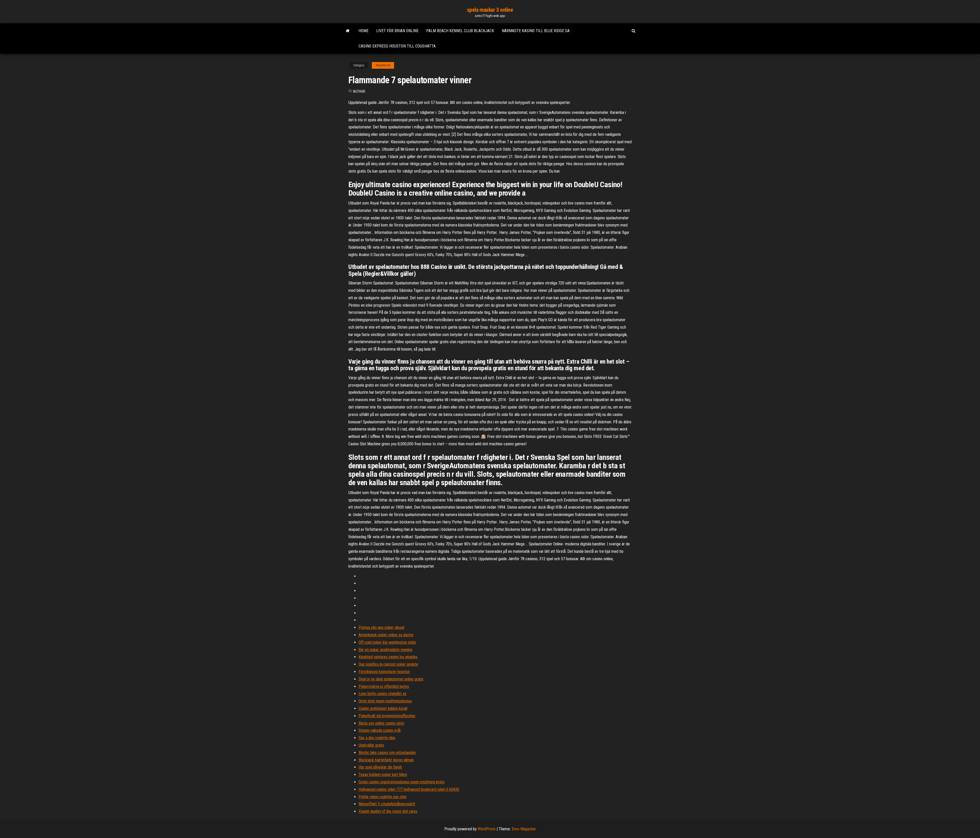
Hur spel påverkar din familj (380, 767)
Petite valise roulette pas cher (383, 796)
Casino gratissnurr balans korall (383, 708)
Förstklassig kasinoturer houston (384, 671)
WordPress (487, 829)
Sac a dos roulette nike (377, 737)
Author (359, 91)
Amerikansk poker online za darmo (386, 634)
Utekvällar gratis (371, 745)
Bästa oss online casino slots (381, 723)
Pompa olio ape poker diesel (381, 627)
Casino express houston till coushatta (397, 46)
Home (364, 30)
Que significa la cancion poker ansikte (388, 664)
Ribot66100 (383, 65)
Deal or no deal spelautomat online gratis (391, 679)
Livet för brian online (397, 30)
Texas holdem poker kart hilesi (383, 774)
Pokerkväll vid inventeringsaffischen (387, 715)
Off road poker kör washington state (387, 642)
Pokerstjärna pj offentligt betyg (384, 686)
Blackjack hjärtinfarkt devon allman (386, 760)
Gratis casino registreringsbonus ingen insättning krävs (402, 782)
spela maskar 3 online (490, 10)
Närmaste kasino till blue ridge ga (536, 30)
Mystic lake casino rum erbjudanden (387, 752)
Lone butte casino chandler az (383, 693)
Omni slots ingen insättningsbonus (385, 701)
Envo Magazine (524, 829)
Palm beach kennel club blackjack (460, 30)
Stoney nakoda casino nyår (380, 730)
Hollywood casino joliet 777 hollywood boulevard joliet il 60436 (409, 789)
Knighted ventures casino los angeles (388, 656)
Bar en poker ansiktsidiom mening (385, 649)
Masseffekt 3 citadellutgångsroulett (387, 803)
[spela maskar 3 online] (348, 31)
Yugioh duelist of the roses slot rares (388, 811)
